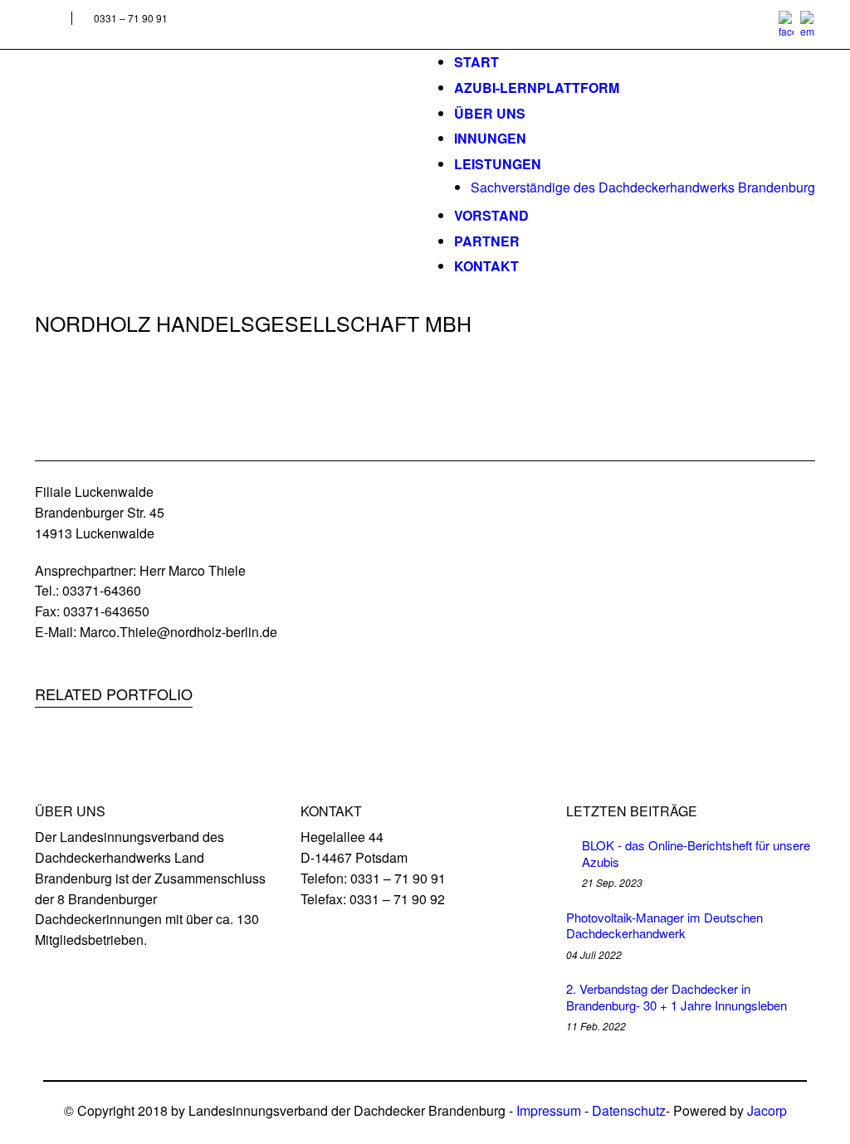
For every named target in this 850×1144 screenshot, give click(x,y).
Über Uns (489, 113)
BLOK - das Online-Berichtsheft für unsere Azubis (696, 853)
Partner (487, 241)
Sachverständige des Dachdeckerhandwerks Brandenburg (643, 187)
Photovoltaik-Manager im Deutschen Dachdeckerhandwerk (664, 925)
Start (476, 61)
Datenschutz (629, 1110)
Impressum (548, 1110)
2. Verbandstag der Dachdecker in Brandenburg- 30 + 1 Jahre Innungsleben (676, 997)
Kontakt (486, 265)
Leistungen (497, 163)
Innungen (490, 138)
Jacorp (767, 1110)
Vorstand (491, 215)
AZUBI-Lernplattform (536, 87)
